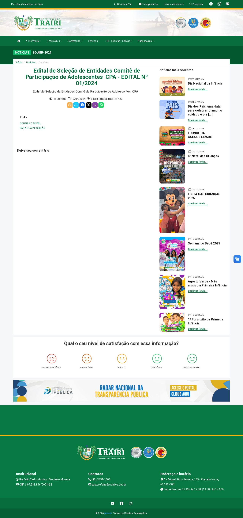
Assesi (108, 513)
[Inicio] (18, 41)
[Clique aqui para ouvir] (95, 105)
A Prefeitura (32, 41)
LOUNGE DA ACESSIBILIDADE (200, 135)
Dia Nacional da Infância (205, 83)
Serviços (93, 41)
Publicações (145, 41)
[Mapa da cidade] (121, 419)
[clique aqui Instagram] (130, 503)
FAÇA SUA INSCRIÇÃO (32, 128)
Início (19, 62)
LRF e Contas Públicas (118, 41)
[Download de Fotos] (76, 105)
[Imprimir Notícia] (70, 105)
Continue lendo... (197, 89)
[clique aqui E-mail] (112, 503)
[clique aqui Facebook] (121, 503)
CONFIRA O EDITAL (30, 123)
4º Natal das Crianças (203, 156)
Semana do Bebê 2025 (204, 243)
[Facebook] (82, 105)
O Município (54, 41)
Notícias (31, 62)
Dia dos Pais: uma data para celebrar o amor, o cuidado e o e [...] (205, 110)
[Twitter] (89, 105)
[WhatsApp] (101, 105)
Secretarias (74, 41)
